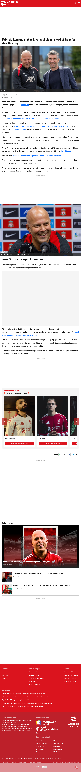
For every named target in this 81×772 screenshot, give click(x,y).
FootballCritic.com (41, 743)
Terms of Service (35, 762)
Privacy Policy (23, 762)
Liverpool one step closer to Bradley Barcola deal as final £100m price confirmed (27, 703)
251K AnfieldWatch (9, 758)
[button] (75, 3)
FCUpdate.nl (40, 746)
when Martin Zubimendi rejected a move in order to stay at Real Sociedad (30, 119)
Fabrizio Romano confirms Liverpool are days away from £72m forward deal (25, 697)
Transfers (5, 675)
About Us (5, 762)
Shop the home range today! (53, 443)
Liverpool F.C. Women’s (71, 675)
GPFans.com (40, 749)
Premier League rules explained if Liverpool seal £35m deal (37, 156)
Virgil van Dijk (33, 672)
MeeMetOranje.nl (58, 752)
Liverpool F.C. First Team (71, 672)
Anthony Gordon (19, 129)
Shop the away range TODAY (19, 443)
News (3, 672)
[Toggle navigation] (78, 3)
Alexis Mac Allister (34, 684)
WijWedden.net (58, 743)
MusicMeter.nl (57, 741)
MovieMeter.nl (40, 752)
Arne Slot (25, 105)
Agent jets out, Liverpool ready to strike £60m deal (17, 700)
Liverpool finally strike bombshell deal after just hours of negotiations (23, 693)
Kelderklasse (57, 746)
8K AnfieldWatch (56, 758)
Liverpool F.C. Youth (70, 681)
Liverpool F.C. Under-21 (71, 678)
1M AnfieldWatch (41, 758)
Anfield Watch (57, 749)
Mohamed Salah (34, 675)
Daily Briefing (66, 151)
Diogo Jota (32, 681)
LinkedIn (40, 733)
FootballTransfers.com (43, 741)
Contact (13, 762)
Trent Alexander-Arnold (36, 678)
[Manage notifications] (76, 767)
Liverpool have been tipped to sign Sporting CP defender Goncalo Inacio (42, 126)
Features (5, 678)
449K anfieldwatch (26, 758)
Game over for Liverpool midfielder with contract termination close (22, 706)
